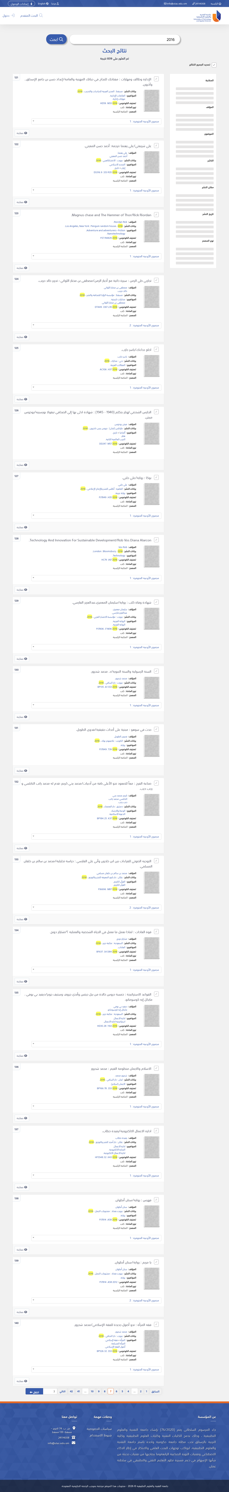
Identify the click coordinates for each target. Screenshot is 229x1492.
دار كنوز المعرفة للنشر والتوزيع (102, 877)
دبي (121, 361)
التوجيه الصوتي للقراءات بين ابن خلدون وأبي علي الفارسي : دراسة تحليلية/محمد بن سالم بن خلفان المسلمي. (88, 863)
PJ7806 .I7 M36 (106, 628)
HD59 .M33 (108, 103)
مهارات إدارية (119, 99)
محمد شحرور (121, 678)
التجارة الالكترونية (117, 1149)
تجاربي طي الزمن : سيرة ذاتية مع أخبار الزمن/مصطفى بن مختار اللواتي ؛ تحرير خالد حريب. (95, 280)
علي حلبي (122, 484)
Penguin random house (103, 226)
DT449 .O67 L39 (106, 307)
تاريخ (117, 168)
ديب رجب (123, 802)
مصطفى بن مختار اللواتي (115, 287)
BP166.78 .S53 (107, 1088)
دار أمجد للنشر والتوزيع (106, 1142)
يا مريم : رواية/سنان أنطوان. (133, 1262)
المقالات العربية (118, 365)
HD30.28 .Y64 (107, 1025)
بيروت (120, 160)
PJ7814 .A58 (108, 1219)
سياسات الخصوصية (99, 1428)
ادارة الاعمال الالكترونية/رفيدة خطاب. (127, 1130)
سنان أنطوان (121, 1207)
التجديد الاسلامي (117, 164)
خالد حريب (122, 291)
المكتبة (210, 80)
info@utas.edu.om (176, 3)
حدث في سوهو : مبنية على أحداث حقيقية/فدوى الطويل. (114, 729)
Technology (119, 555)
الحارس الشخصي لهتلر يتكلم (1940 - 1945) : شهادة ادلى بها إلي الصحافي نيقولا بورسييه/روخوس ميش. (88, 414)
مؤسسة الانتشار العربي (104, 617)
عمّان (120, 877)
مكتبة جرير (107, 943)
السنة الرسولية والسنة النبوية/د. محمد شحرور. (121, 671)
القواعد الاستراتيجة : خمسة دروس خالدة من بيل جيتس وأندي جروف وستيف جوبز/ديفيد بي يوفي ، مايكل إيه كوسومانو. (88, 997)
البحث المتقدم (29, 15)
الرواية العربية (119, 621)
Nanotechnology (116, 233)
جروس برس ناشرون (99, 428)
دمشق (119, 806)
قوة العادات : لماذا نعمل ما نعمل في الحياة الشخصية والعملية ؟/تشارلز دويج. (101, 931)
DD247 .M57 (108, 443)
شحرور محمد (121, 1075)
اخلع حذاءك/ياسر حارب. (136, 349)
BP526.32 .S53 (107, 1351)
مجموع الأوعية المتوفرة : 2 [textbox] (144, 325)
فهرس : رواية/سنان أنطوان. (133, 1199)
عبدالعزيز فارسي (119, 612)
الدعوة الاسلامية (117, 814)
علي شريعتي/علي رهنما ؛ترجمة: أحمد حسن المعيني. (118, 145)
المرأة (122, 1340)
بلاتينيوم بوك (107, 740)
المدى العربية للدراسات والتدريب (99, 91)
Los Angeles (71, 226)
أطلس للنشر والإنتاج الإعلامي (100, 488)
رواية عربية (120, 493)
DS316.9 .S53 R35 (105, 172)
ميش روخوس (121, 424)
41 (78, 1391)
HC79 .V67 (109, 559)
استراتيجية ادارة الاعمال (114, 1021)
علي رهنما (122, 152)
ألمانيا (122, 432)
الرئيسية (215, 3)
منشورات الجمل (102, 1211)
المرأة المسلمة (118, 1343)
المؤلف (210, 107)
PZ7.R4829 (108, 238)
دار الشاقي (110, 1336)
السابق (155, 1391)
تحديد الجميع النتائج (199, 64)
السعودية (118, 943)
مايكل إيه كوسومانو (117, 1009)
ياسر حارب (122, 356)
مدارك (114, 361)
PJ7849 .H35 (108, 497)
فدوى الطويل (120, 736)
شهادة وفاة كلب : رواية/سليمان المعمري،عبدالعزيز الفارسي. (112, 602)
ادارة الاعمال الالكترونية (114, 1153)
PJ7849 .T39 (108, 749)
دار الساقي (110, 682)
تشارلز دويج (122, 938)
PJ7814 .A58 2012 (108, 1282)
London (97, 551)
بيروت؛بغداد (117, 1211)
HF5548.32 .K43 (106, 1157)
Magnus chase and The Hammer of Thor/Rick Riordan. (111, 214)
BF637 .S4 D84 (106, 951)
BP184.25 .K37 (107, 818)
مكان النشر (208, 187)
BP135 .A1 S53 (107, 686)
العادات (121, 947)
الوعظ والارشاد (118, 810)
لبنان (120, 1079)
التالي (62, 1391)
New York (84, 226)
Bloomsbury (109, 551)
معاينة (20, 132)
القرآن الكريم (119, 881)
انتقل (35, 1392)
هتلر (123, 436)
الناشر (211, 160)
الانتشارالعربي (109, 160)
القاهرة (119, 488)
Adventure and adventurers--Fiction (106, 230)
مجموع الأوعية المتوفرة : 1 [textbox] (144, 121)
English (42, 3)
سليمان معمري (120, 609)
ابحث (54, 39)
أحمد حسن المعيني (118, 156)
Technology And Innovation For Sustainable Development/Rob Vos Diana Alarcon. (90, 540)
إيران (123, 168)
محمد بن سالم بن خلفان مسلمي (112, 873)
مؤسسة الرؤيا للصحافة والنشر (100, 295)
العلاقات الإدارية (117, 95)
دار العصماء (109, 806)
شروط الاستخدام (101, 1435)
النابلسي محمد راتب (118, 799)
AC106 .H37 (108, 369)
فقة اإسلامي (112, 1340)
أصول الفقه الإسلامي (115, 1346)
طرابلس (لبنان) (116, 428)
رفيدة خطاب (121, 1138)
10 (92, 1391)
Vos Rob (123, 547)
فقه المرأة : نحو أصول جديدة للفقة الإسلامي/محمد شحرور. (113, 1324)
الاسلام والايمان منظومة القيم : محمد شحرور (121, 1068)
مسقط (119, 91)
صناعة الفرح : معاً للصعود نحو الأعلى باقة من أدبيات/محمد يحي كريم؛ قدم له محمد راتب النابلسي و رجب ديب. (86, 786)
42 (71, 1391)
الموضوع (209, 133)
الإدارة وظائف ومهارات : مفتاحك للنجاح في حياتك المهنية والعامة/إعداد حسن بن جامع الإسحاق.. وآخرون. (88, 81)
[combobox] (96, 121)
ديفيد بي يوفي (120, 1006)
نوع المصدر (208, 240)
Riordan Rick (120, 222)
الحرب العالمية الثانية (115, 439)
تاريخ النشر (208, 214)
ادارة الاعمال (119, 1018)
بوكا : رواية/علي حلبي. (137, 477)
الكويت (119, 740)
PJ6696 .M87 (107, 889)
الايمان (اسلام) (118, 1084)
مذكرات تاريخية (118, 299)
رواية (123, 745)
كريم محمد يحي (120, 795)
